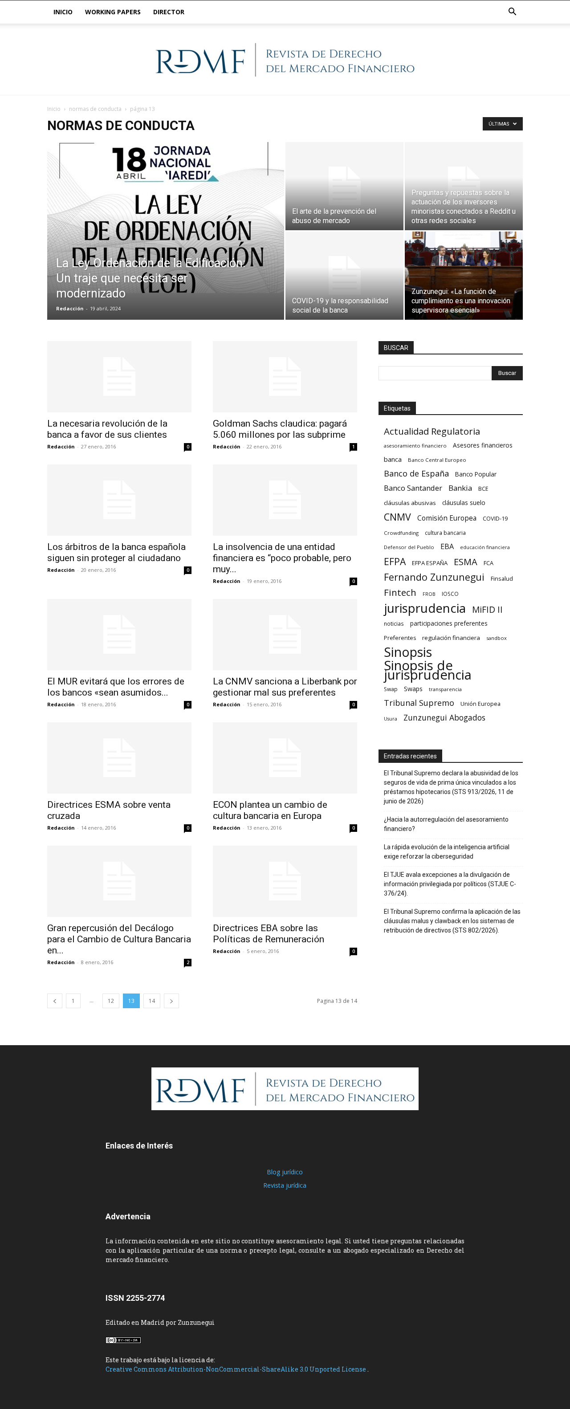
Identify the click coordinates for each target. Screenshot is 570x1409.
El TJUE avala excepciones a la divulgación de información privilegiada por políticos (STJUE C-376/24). (450, 884)
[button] (512, 12)
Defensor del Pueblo (409, 547)
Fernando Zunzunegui (434, 577)
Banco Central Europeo (437, 459)
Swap (391, 689)
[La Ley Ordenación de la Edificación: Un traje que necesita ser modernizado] (165, 217)
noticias (394, 623)
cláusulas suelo (463, 502)
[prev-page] (54, 1001)
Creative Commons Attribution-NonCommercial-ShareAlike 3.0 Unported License (236, 1369)
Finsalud (502, 578)
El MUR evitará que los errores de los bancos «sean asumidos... (115, 687)
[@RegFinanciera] (285, 59)
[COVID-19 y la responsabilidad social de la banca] (344, 276)
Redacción (70, 308)
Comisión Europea (446, 518)
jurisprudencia (425, 608)
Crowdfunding (401, 532)
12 (111, 1001)
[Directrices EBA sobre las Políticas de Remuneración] (285, 881)
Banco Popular (476, 474)
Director (168, 12)
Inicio (63, 12)
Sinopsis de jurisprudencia (428, 670)
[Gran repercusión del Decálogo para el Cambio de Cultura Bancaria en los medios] (119, 881)
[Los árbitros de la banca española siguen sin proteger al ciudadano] (119, 500)
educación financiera (485, 547)
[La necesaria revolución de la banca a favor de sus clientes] (119, 376)
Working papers (113, 12)
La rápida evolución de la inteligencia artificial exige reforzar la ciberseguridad (446, 851)
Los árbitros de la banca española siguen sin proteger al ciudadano (116, 552)
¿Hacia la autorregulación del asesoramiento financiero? (446, 824)
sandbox (496, 638)
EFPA (395, 561)
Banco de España (416, 473)
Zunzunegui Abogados (444, 717)
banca (393, 459)
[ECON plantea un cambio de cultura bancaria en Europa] (285, 758)
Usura (390, 719)
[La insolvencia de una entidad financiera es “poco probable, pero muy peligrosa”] (285, 500)
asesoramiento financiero (415, 445)
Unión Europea (480, 704)
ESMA (465, 561)
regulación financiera (451, 638)
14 (152, 1001)
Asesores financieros (483, 445)
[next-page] (171, 1001)
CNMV (397, 516)
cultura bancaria (445, 532)
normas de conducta (95, 109)
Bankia (460, 488)
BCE (483, 489)
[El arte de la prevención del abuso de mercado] (344, 186)
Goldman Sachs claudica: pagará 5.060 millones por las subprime (280, 429)
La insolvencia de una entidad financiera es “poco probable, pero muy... (282, 558)
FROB (429, 594)
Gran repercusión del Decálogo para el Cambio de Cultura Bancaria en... (119, 939)
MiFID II (487, 609)
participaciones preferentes (449, 623)
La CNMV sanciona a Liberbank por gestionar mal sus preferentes (285, 687)
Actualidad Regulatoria (432, 431)
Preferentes (400, 638)
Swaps (413, 688)
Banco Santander (413, 488)
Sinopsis (408, 651)
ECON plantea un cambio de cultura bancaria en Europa (270, 810)
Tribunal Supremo (419, 703)
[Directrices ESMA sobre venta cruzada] (119, 758)
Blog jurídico (285, 1172)
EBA (447, 546)
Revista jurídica (284, 1185)
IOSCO (450, 594)
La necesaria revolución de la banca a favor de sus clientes (107, 429)
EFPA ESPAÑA (430, 563)
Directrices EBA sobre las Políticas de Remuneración (268, 934)
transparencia (445, 689)
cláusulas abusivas (410, 503)
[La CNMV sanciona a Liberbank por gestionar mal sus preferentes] (285, 634)
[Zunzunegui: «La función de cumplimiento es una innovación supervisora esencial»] (464, 276)
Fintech (400, 592)
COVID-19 (495, 518)
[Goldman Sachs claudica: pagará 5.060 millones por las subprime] (285, 376)
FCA (488, 563)
